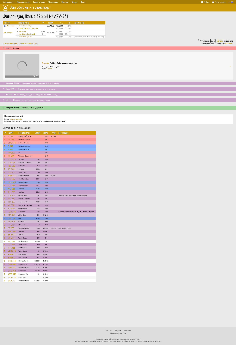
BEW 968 (12, 270)
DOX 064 (12, 261)
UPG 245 (12, 238)
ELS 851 (11, 215)
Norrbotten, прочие (25, 37)
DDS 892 (11, 139)
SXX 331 (11, 228)
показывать (229, 43)
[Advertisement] (118, 306)
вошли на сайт (16, 119)
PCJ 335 (11, 179)
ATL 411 (11, 247)
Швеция (9, 32)
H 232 (10, 149)
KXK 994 (12, 159)
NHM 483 (12, 182)
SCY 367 (11, 202)
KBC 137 (11, 198)
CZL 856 (11, 185)
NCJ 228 (11, 188)
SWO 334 (12, 231)
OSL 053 (11, 192)
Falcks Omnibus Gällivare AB (28, 28)
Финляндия (10, 26)
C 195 (10, 136)
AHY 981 (11, 205)
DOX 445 (12, 264)
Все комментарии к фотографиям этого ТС (20, 43)
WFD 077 (12, 234)
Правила (127, 331)
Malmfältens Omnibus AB (27, 34)
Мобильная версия (118, 333)
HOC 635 (11, 152)
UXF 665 (11, 244)
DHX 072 (11, 254)
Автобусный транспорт (30, 7)
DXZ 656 (12, 172)
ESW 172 (12, 142)
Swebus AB (22, 31)
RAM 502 (12, 211)
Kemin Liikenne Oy (25, 26)
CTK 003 (12, 169)
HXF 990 (11, 208)
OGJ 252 (11, 195)
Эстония (45, 63)
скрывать (220, 40)
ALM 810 (12, 251)
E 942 (10, 146)
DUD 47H (12, 277)
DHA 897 (11, 156)
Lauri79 (49, 68)
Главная (108, 331)
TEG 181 (12, 224)
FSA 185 (11, 165)
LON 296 (11, 162)
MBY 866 (12, 175)
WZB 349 (12, 274)
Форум (118, 331)
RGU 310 (11, 218)
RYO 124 (11, 241)
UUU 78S (12, 280)
